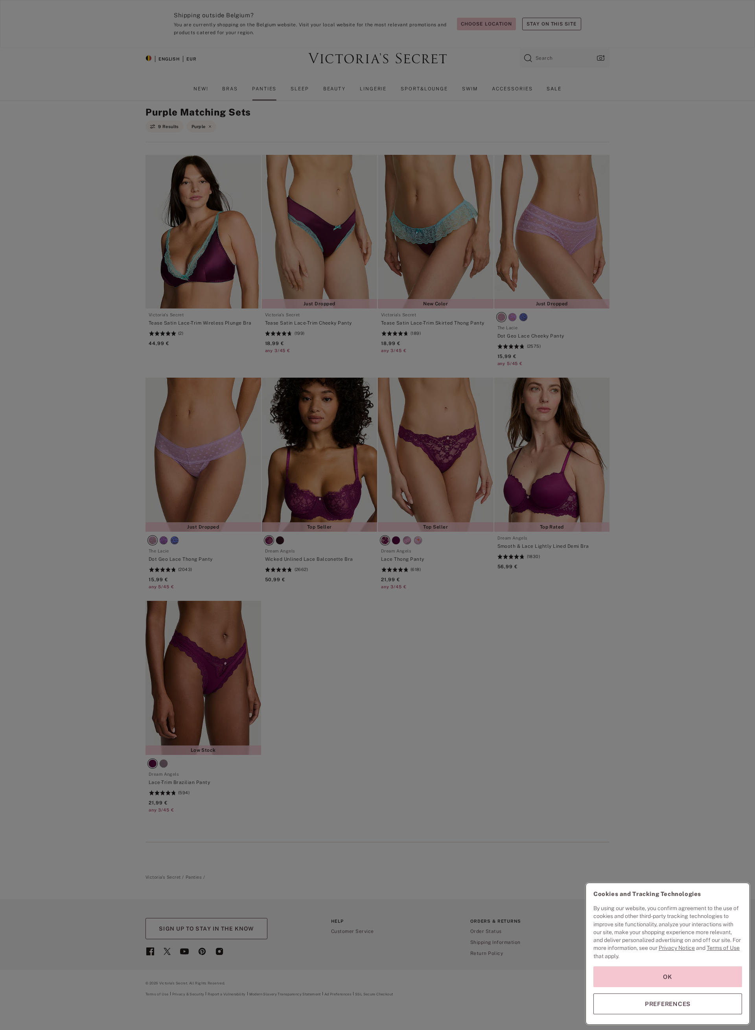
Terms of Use (723, 948)
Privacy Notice (677, 948)
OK (667, 976)
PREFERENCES (668, 1004)
